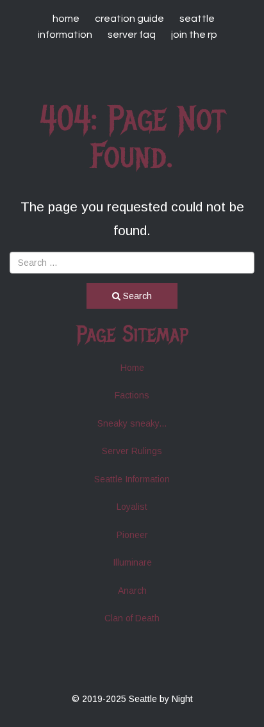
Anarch (132, 590)
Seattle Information (132, 479)
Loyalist (132, 507)
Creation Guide (129, 18)
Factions (132, 395)
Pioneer (132, 535)
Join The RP (194, 34)
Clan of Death (132, 618)
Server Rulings (132, 451)
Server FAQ (132, 34)
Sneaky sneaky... (132, 423)
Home (66, 18)
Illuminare (132, 562)
